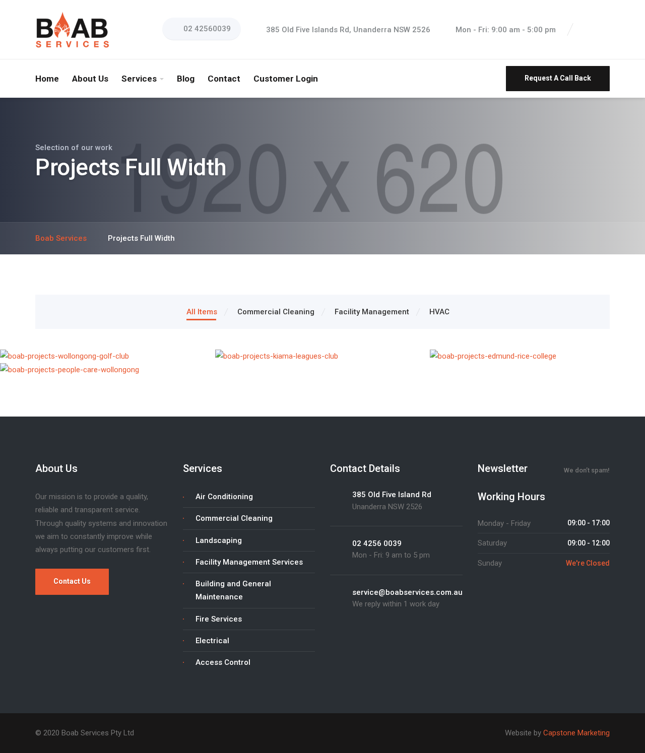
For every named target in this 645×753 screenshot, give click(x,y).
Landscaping (219, 540)
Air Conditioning (224, 496)
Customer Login (285, 79)
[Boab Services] (73, 29)
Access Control (223, 662)
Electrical (212, 640)
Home (47, 79)
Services (139, 79)
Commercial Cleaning (234, 518)
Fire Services (219, 619)
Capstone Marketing (576, 732)
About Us (90, 79)
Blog (186, 79)
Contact (224, 79)
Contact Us (72, 581)
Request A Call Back (558, 78)
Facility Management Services (249, 562)
